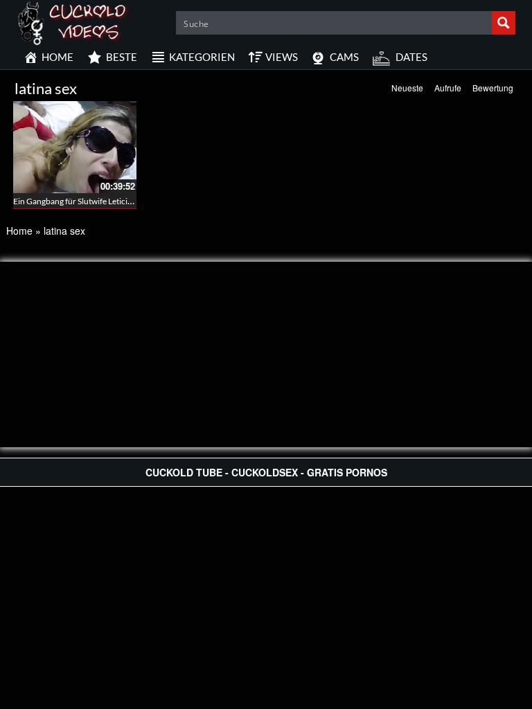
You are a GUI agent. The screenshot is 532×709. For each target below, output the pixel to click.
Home (19, 230)
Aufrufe (447, 87)
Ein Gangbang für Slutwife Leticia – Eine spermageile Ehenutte (124, 201)
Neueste (407, 87)
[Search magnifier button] (503, 23)
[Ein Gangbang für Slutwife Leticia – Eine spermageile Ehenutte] (74, 147)
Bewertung (492, 87)
